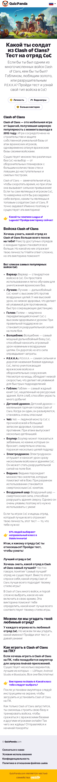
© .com (11, 741)
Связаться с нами (13, 749)
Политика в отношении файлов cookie (25, 763)
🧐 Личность (17, 100)
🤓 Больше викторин (28, 107)
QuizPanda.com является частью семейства (29, 775)
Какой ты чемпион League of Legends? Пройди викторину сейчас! (31, 218)
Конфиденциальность (16, 758)
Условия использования (17, 754)
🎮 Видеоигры (38, 100)
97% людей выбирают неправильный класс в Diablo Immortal (23, 535)
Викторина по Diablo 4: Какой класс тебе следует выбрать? (30, 683)
